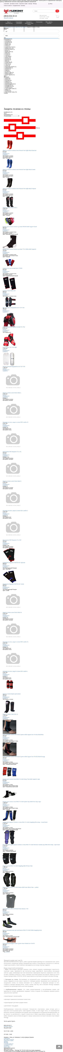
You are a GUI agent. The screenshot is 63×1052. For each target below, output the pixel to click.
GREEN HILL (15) (9, 48)
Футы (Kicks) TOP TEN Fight (10, 347)
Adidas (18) (8, 44)
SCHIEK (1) (7, 71)
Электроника (39, 22)
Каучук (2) (7, 78)
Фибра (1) (7, 89)
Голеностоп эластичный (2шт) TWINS (12, 268)
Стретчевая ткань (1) (10, 88)
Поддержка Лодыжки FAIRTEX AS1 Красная (14, 562)
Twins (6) (7, 55)
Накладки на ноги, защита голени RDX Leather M (15, 422)
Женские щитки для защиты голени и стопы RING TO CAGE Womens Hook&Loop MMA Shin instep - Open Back (31, 844)
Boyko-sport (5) (9, 51)
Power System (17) (10, 75)
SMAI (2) (7, 70)
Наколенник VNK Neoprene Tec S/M (12, 540)
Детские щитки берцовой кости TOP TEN (13, 307)
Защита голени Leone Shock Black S (12, 481)
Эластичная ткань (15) (11, 92)
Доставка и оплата (14, 3)
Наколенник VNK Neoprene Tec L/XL (12, 451)
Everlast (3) (8, 40)
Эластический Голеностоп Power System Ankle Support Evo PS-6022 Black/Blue (23, 734)
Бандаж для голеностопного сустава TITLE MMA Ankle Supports (19, 249)
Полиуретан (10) (9, 86)
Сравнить (5, 154)
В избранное (6, 153)
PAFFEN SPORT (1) (10, 49)
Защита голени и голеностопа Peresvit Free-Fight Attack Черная (19, 188)
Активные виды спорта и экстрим (9, 29)
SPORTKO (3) (8, 42)
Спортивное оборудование (29, 28)
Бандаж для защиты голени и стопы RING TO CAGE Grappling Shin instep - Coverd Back (25, 822)
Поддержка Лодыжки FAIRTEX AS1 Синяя (13, 584)
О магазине (6, 3)
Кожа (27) (7, 79)
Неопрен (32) (8, 82)
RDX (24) (7, 53)
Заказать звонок (8, 18)
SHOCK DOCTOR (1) (10, 47)
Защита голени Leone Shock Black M (12, 612)
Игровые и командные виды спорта (29, 23)
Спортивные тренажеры (19, 22)
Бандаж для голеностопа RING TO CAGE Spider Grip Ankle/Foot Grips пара (22, 801)
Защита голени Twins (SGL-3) (10, 714)
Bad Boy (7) (8, 59)
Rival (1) (7, 61)
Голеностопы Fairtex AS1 (9, 290)
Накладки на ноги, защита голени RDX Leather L (15, 671)
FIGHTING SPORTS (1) (10, 66)
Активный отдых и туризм (19, 28)
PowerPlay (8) (8, 62)
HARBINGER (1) (9, 68)
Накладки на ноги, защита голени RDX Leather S (15, 510)
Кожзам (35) (8, 80)
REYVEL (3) (8, 43)
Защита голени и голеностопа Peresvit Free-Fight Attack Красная (19, 150)
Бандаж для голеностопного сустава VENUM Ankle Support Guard (20, 226)
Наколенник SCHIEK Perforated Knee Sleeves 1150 (15, 908)
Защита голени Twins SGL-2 (10, 207)
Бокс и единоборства (8, 22)
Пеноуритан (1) (9, 85)
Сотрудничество (16, 5)
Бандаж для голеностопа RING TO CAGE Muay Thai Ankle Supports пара (21, 779)
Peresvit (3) (8, 58)
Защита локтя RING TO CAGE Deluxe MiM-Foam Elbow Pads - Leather (20, 887)
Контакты (23, 5)
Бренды (30, 3)
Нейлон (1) (8, 81)
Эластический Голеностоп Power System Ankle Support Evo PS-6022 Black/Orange (24, 756)
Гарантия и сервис (23, 3)
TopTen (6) (8, 64)
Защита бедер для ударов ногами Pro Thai (14, 327)
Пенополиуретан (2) (10, 84)
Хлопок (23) (8, 91)
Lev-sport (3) (8, 41)
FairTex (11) (8, 63)
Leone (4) (7, 65)
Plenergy (35, 3)
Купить (4, 152)
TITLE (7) (7, 46)
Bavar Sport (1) (9, 73)
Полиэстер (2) (8, 87)
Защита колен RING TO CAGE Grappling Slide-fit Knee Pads (17, 866)
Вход (51, 3)
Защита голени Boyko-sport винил (12, 694)
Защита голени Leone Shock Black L (12, 392)
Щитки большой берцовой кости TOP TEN (14, 366)
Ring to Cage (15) (9, 72)
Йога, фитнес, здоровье (49, 22)
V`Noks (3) (7, 54)
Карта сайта (7, 1047)
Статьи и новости (8, 5)
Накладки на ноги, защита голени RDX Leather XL (15, 642)
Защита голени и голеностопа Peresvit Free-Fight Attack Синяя (19, 169)
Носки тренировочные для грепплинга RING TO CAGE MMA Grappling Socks (22, 930)
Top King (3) (8, 56)
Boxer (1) (7, 50)
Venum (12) (8, 57)
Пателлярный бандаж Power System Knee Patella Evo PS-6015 (19, 943)
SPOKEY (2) (8, 69)
